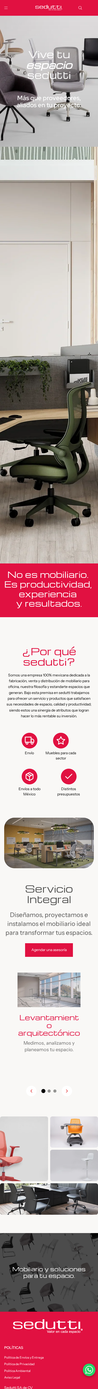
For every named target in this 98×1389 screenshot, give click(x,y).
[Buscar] (80, 8)
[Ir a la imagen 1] (43, 1091)
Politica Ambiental (17, 1370)
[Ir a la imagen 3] (54, 1091)
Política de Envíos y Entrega (24, 1357)
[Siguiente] (67, 1091)
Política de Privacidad (19, 1364)
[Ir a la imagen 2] (49, 1091)
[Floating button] (89, 1370)
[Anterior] (31, 1091)
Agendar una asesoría (49, 949)
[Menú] (6, 8)
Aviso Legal (12, 1377)
